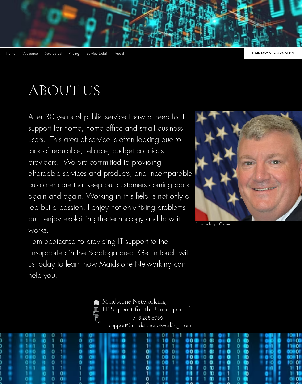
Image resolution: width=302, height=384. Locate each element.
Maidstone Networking (134, 301)
